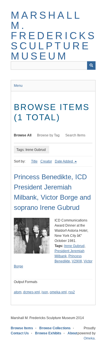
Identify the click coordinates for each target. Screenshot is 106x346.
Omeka (89, 338)
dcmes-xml (31, 292)
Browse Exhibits (48, 333)
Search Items (75, 135)
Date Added (64, 161)
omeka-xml (58, 292)
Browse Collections (55, 328)
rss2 (71, 292)
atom (17, 292)
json (45, 292)
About (72, 333)
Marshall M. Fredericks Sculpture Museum (54, 35)
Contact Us (20, 333)
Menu (18, 86)
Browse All (22, 135)
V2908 (77, 261)
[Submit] (91, 65)
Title (34, 161)
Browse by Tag (48, 135)
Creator (46, 161)
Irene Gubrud (74, 246)
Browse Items (22, 328)
